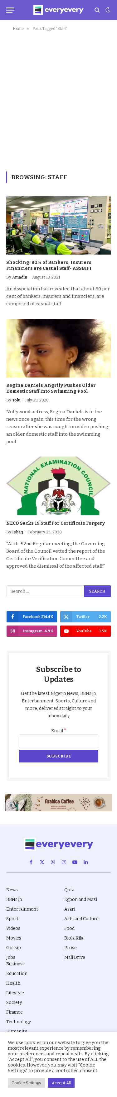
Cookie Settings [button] (26, 1083)
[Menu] (10, 10)
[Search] (97, 10)
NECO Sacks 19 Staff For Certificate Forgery (55, 523)
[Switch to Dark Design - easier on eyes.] (107, 10)
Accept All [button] (61, 1083)
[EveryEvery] (58, 10)
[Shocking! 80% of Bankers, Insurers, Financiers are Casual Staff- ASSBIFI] (58, 225)
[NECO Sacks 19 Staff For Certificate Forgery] (58, 486)
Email (58, 731)
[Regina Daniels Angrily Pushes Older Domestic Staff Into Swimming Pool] (58, 348)
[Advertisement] (58, 100)
